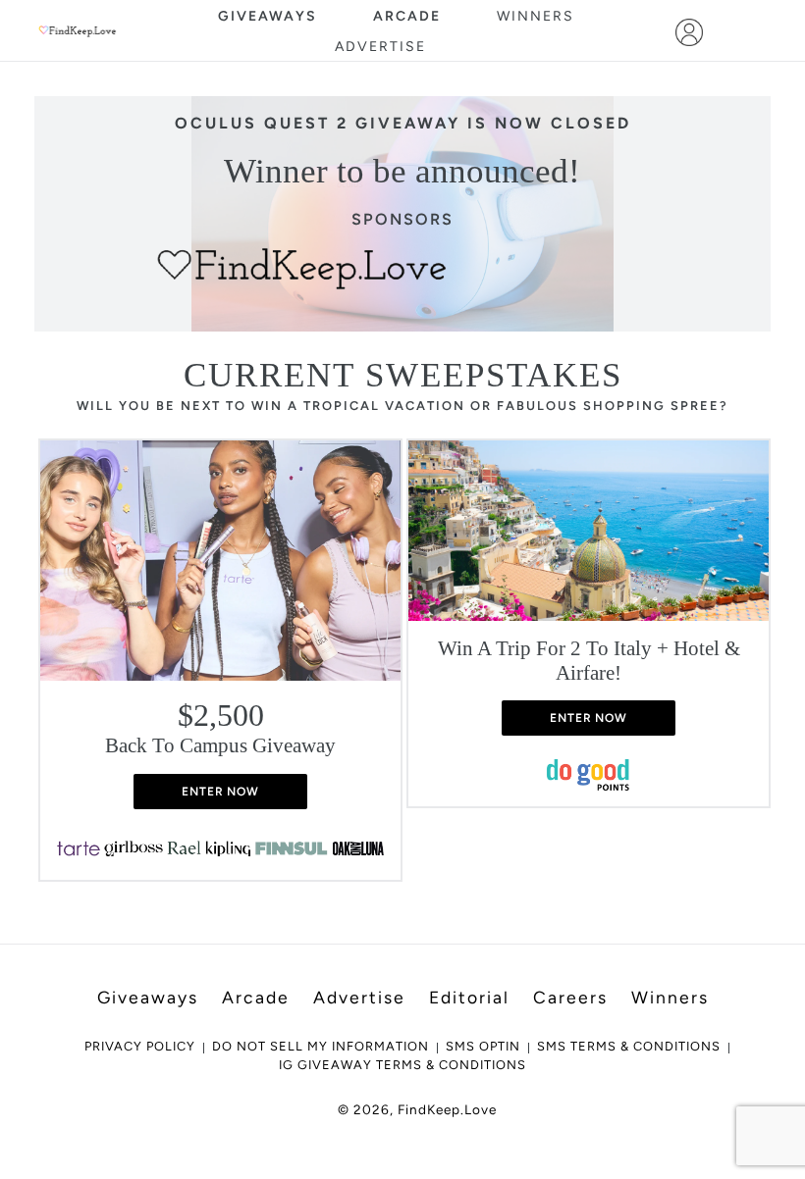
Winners (535, 16)
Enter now (221, 791)
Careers (570, 997)
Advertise (380, 46)
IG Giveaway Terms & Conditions (402, 1064)
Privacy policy (139, 1046)
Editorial (469, 997)
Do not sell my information (320, 1046)
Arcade (407, 16)
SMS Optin (483, 1046)
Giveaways (267, 16)
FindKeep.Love (447, 1109)
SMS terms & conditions (629, 1046)
